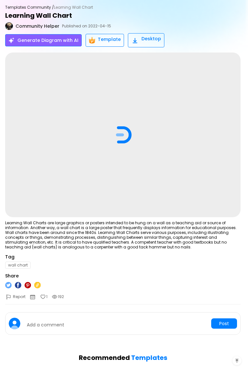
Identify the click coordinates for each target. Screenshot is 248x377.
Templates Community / (29, 7)
